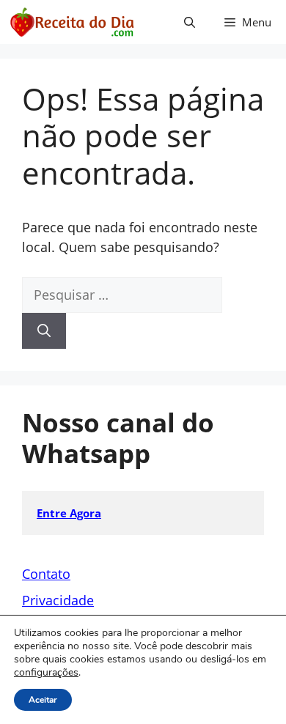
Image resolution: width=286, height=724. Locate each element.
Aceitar (43, 700)
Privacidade (58, 600)
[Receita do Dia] (71, 22)
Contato (46, 574)
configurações (46, 672)
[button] (189, 22)
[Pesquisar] (44, 331)
